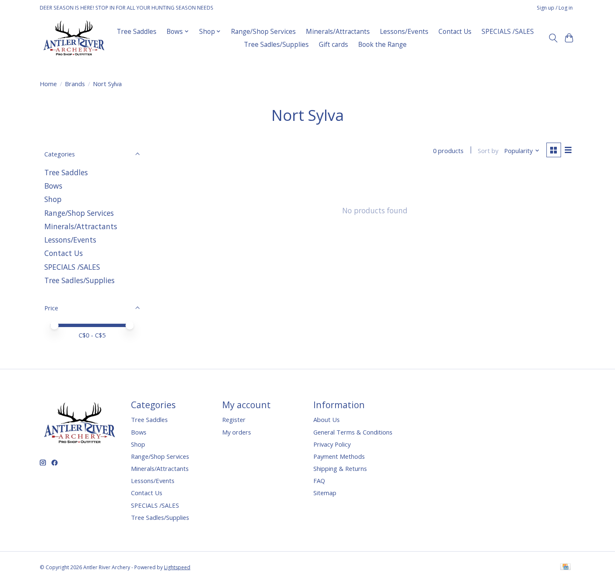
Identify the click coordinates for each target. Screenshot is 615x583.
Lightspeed (177, 567)
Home (48, 83)
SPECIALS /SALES (508, 31)
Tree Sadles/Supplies (276, 44)
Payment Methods (339, 456)
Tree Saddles (136, 31)
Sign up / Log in (555, 7)
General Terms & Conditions (352, 432)
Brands (75, 83)
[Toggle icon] (553, 38)
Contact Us (455, 31)
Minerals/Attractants (338, 31)
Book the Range (382, 44)
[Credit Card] (565, 567)
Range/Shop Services (263, 31)
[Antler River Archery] (74, 38)
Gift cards (333, 44)
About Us (326, 419)
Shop (53, 199)
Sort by (488, 150)
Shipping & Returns (340, 468)
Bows (53, 186)
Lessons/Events (404, 31)
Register (234, 419)
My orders (236, 432)
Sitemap (324, 492)
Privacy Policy (332, 444)
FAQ (319, 480)
